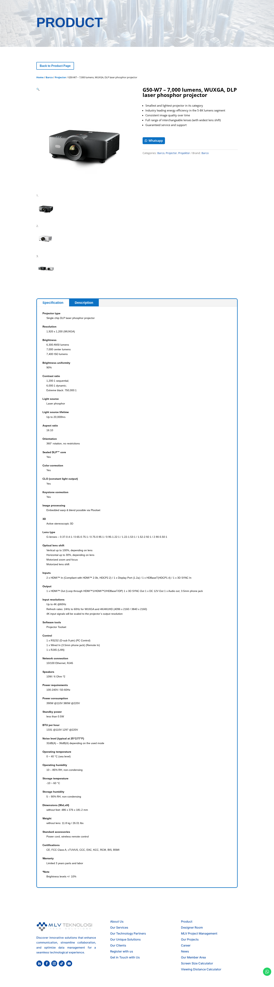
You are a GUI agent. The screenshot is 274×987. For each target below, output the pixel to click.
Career (185, 945)
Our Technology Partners (128, 933)
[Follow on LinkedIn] (39, 963)
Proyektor (184, 153)
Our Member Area (193, 957)
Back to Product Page (55, 65)
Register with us (121, 951)
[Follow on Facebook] (47, 963)
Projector (60, 77)
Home (40, 77)
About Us (117, 921)
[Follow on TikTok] (62, 963)
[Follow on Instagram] (54, 963)
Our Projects (190, 939)
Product (186, 921)
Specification (52, 303)
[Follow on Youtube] (69, 963)
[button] (38, 89)
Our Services (119, 927)
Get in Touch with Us (125, 957)
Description (84, 303)
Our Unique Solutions (125, 939)
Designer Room (192, 927)
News (185, 951)
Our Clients (118, 945)
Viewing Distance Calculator (201, 969)
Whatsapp (156, 141)
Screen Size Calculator (197, 963)
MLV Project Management (199, 933)
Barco (49, 77)
